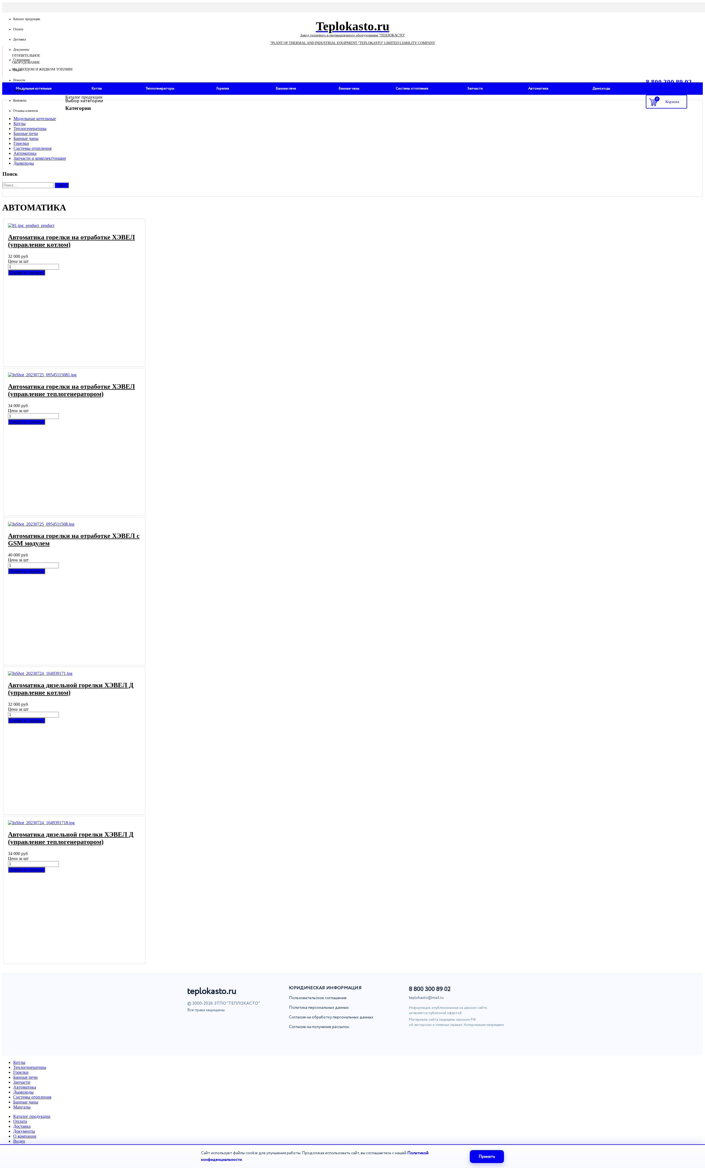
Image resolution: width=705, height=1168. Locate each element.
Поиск (62, 185)
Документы (21, 50)
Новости (19, 80)
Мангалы (22, 1107)
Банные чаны (26, 138)
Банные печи (25, 133)
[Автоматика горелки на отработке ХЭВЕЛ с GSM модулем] (74, 524)
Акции (17, 90)
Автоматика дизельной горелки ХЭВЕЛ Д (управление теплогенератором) (71, 838)
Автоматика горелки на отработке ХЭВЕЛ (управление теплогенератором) (71, 390)
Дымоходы (23, 163)
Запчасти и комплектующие (39, 158)
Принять (487, 1156)
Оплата (18, 29)
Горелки (21, 143)
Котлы (19, 123)
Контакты (19, 100)
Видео (17, 70)
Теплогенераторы (30, 128)
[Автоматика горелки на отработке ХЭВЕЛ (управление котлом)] (74, 225)
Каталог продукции (26, 19)
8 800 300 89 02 (430, 989)
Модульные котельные (34, 118)
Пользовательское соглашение (318, 998)
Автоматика (24, 153)
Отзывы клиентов (25, 111)
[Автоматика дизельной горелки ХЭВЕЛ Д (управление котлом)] (74, 673)
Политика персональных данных (319, 1008)
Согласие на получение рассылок (319, 1027)
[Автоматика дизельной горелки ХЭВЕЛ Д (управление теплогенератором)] (74, 822)
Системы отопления (32, 148)
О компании (21, 60)
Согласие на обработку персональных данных (331, 1017)
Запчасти (21, 1082)
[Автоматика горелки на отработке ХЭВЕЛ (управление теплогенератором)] (74, 374)
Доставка (19, 39)
